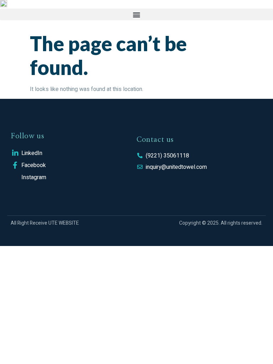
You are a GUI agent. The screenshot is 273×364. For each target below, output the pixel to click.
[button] (136, 14)
